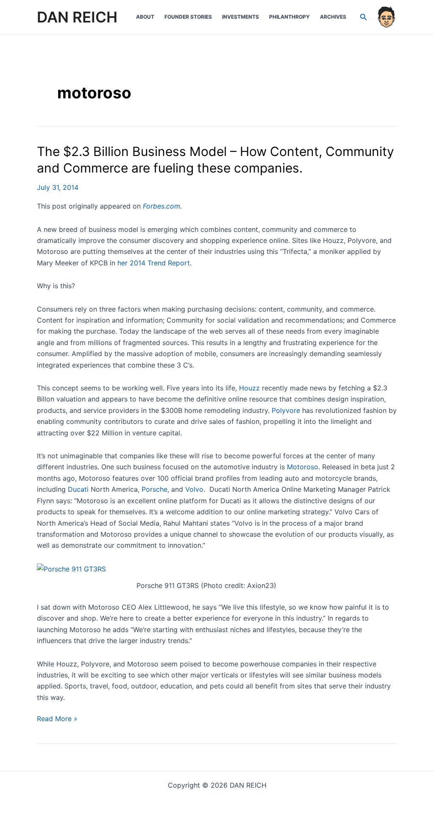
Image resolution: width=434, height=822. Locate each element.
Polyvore (286, 410)
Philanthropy (289, 17)
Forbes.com (161, 206)
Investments (240, 17)
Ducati (78, 489)
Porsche (154, 489)
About (145, 17)
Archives (333, 17)
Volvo (194, 489)
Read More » (57, 719)
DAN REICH (77, 17)
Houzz (249, 388)
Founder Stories (188, 17)
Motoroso (302, 467)
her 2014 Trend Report (153, 263)
